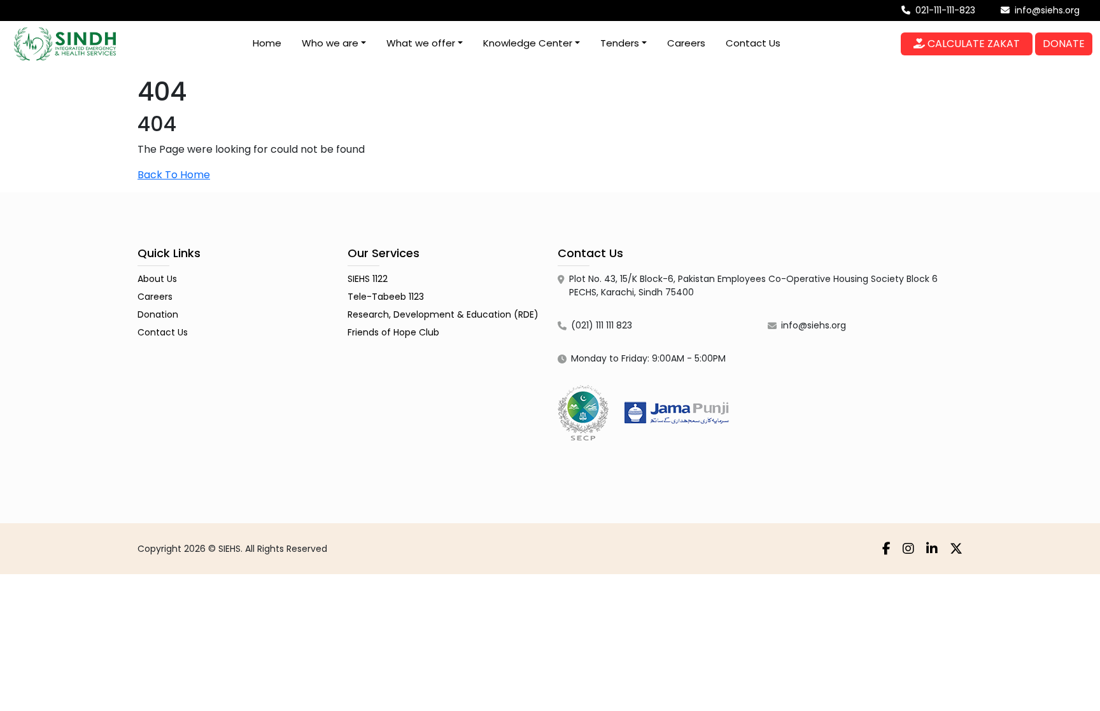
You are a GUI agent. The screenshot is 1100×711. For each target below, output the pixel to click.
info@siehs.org (1046, 10)
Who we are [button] (330, 43)
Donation (158, 314)
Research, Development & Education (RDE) (443, 314)
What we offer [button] (420, 43)
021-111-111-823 (944, 10)
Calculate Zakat (972, 43)
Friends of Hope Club (393, 332)
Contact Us (753, 43)
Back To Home (174, 174)
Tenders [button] (619, 43)
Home (267, 43)
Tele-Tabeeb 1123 (386, 296)
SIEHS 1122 (368, 278)
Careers (686, 43)
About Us (157, 278)
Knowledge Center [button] (527, 43)
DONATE (1064, 43)
